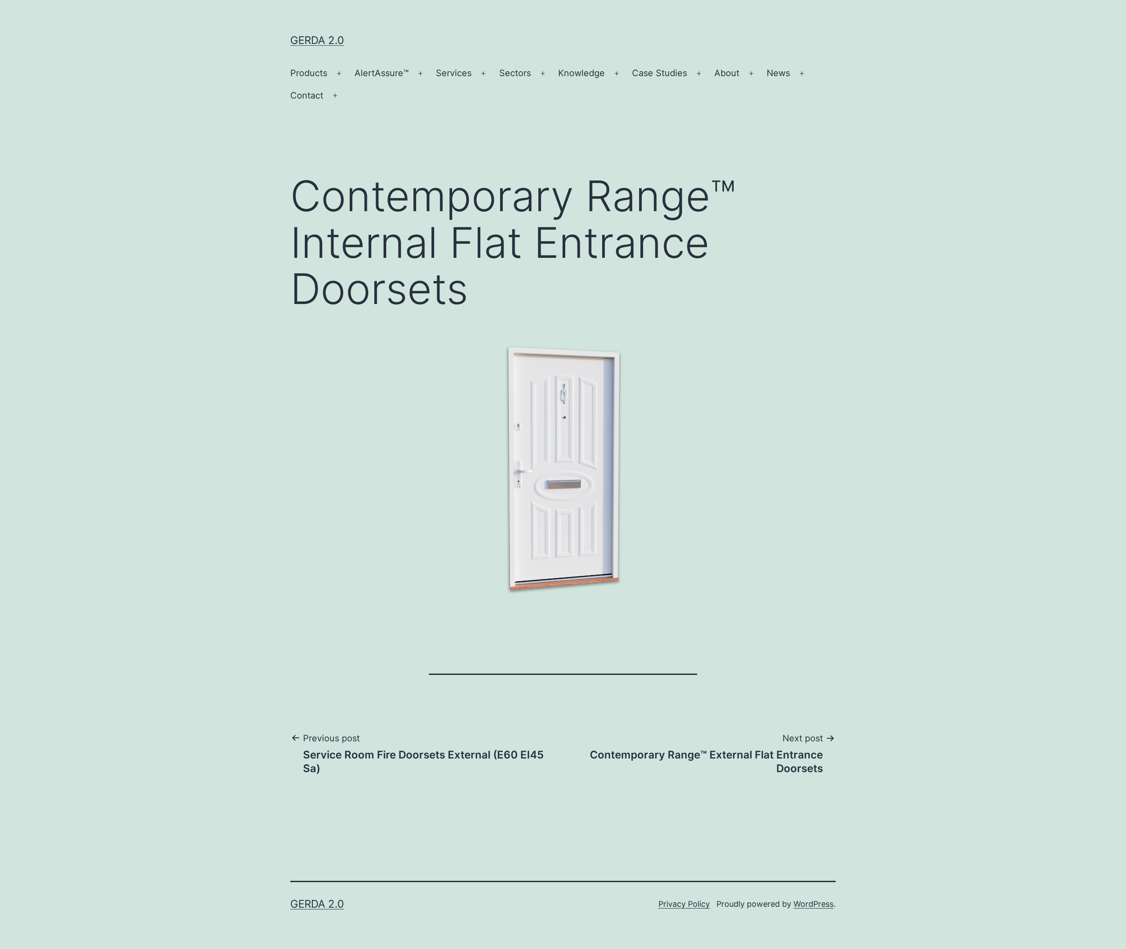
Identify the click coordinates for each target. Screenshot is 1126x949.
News (778, 73)
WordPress (813, 904)
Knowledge (581, 73)
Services (454, 73)
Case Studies (659, 73)
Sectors (515, 73)
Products (308, 73)
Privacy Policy (684, 904)
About (726, 73)
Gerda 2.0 (317, 40)
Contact (306, 95)
